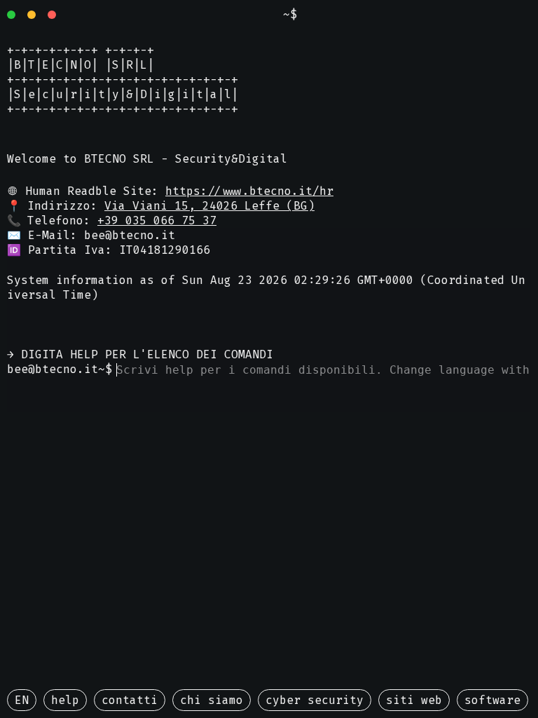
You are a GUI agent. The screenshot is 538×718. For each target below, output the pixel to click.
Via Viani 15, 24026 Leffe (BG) (209, 205)
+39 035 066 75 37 (156, 220)
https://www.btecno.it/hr (249, 191)
